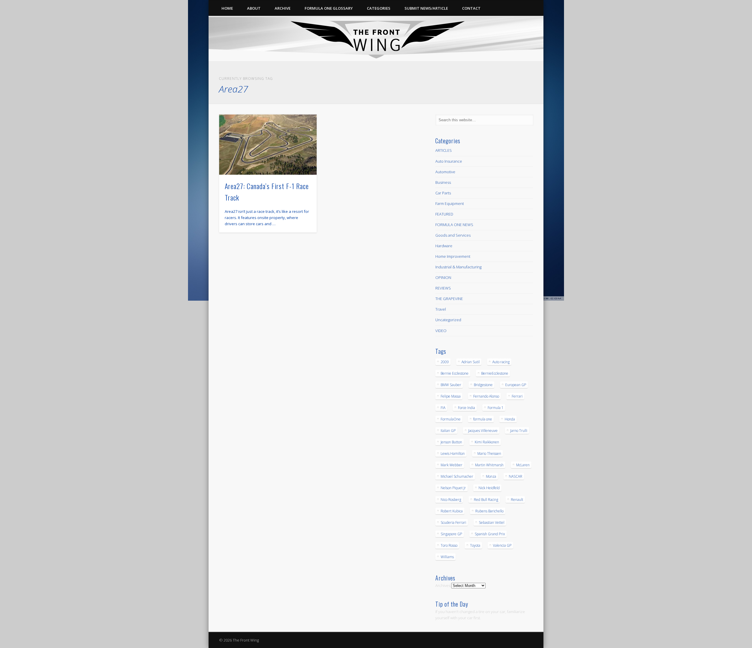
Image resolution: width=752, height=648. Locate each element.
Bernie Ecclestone (455, 373)
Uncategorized (448, 319)
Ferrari (517, 396)
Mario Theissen (489, 453)
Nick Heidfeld (489, 487)
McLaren (523, 464)
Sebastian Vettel (491, 522)
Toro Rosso (449, 545)
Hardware (443, 245)
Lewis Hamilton (453, 453)
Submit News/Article (426, 8)
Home (227, 8)
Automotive (445, 171)
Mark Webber (451, 464)
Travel (440, 309)
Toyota (475, 545)
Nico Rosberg (451, 499)
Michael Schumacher (457, 476)
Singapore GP (451, 533)
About (254, 8)
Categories (378, 8)
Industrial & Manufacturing (458, 267)
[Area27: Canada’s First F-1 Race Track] (268, 145)
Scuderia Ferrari (453, 522)
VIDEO (440, 330)
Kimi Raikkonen (487, 442)
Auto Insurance (448, 161)
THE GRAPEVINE (449, 298)
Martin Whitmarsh (489, 464)
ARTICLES (443, 150)
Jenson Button (451, 442)
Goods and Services (453, 235)
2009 (445, 361)
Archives (442, 585)
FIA (443, 407)
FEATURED (444, 214)
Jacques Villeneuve (483, 430)
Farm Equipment (449, 203)
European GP (515, 384)
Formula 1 (495, 407)
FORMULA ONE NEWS (454, 224)
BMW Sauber (451, 384)
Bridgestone (483, 384)
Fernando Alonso (486, 396)
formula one (482, 419)
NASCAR (515, 476)
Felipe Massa (451, 396)
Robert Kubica (452, 511)
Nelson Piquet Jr (453, 487)
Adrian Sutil (470, 361)
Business (443, 182)
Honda (510, 419)
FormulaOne (451, 419)
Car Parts (443, 193)
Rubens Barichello (489, 511)
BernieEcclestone (494, 373)
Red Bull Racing (486, 499)
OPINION (443, 277)
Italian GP (448, 430)
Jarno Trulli (518, 430)
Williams (447, 556)
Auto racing (501, 361)
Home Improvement (452, 256)
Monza (491, 476)
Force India (466, 407)
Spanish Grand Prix (490, 533)
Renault (517, 499)
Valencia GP (502, 545)
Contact (471, 8)
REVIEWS (443, 288)
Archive (283, 8)
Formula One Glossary (329, 8)
